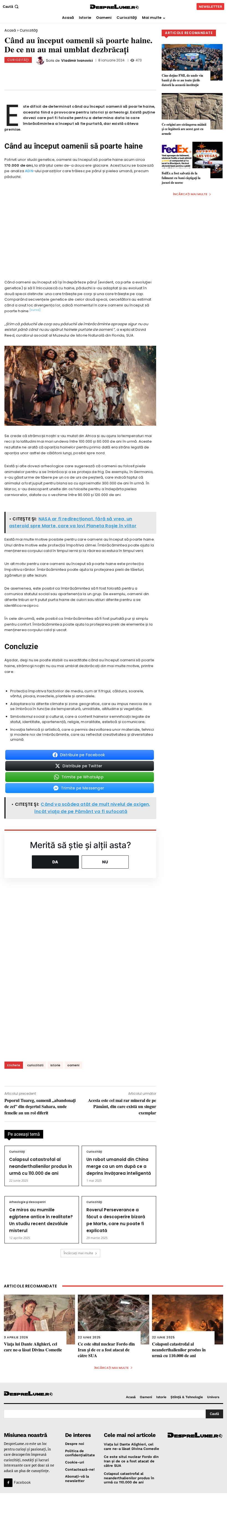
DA (55, 861)
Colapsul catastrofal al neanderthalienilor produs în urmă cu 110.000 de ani (40, 1166)
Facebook (22, 1482)
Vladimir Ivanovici (77, 60)
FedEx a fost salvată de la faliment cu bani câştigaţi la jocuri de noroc (181, 178)
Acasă (10, 30)
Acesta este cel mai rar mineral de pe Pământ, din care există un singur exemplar (122, 1106)
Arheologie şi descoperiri (27, 1202)
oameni (73, 1065)
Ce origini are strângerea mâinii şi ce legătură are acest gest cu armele (184, 129)
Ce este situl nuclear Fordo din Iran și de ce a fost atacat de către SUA (106, 1350)
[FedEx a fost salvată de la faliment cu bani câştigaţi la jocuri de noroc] (192, 160)
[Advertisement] (113, 1505)
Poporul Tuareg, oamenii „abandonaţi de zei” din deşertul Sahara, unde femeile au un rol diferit (40, 1106)
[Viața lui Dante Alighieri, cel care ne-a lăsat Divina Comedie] (39, 1319)
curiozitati (35, 1065)
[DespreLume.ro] (114, 7)
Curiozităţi (29, 30)
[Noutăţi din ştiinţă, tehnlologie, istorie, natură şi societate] (29, 1394)
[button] (11, 6)
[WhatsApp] (80, 73)
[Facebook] (44, 73)
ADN (29, 171)
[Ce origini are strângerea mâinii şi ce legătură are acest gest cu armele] (192, 111)
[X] (62, 73)
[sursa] (35, 310)
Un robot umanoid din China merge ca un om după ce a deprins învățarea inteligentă (118, 1166)
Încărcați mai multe (78, 1253)
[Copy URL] (117, 73)
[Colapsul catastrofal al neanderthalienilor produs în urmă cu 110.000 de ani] (187, 1319)
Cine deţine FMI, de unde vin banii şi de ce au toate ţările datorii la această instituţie (182, 80)
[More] (135, 73)
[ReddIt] (99, 73)
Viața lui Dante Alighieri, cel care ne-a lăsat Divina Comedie (33, 1347)
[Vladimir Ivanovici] (41, 60)
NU (105, 861)
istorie (55, 1065)
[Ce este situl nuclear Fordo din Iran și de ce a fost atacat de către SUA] (113, 1319)
